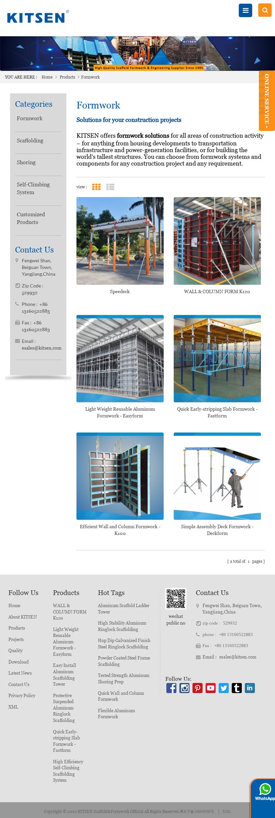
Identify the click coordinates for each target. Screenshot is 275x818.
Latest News (20, 673)
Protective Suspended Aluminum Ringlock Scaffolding (64, 708)
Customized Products (31, 218)
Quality (15, 650)
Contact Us (19, 684)
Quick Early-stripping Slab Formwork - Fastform (217, 412)
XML (13, 707)
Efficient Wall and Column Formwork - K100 (120, 530)
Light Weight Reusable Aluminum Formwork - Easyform (120, 412)
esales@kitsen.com (41, 348)
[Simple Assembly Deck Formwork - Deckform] (217, 476)
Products (67, 77)
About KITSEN (22, 617)
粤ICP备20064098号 (197, 811)
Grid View (96, 187)
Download (18, 662)
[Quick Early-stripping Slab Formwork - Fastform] (217, 358)
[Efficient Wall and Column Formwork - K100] (120, 476)
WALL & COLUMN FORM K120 (217, 291)
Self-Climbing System (33, 188)
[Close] (267, 134)
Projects (16, 639)
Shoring (26, 162)
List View (110, 187)
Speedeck (120, 291)
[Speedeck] (120, 240)
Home (47, 77)
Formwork (30, 118)
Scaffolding (30, 140)
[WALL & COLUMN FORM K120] (217, 240)
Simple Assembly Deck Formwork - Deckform (217, 530)
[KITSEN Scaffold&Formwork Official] (36, 18)
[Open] (267, 101)
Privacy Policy (21, 695)
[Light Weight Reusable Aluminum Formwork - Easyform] (120, 358)
